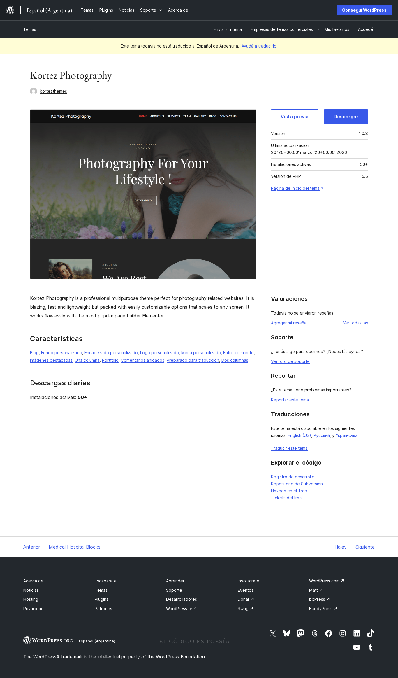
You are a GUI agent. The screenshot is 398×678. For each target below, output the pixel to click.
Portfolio (110, 360)
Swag (245, 608)
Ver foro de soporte (290, 361)
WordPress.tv (181, 608)
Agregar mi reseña (289, 322)
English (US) (299, 435)
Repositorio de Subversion (297, 483)
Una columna (87, 360)
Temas (29, 29)
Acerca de (33, 580)
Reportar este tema (290, 399)
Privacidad (33, 608)
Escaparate (106, 580)
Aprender (175, 580)
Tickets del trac (286, 497)
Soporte (174, 590)
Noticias (31, 590)
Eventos (245, 590)
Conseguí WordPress (364, 10)
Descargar (346, 117)
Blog (34, 352)
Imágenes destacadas (51, 360)
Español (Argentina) (97, 641)
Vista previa (295, 117)
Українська (347, 435)
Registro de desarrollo (292, 476)
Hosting (30, 599)
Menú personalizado (201, 352)
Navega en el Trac (289, 490)
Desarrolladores (181, 599)
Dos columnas (234, 360)
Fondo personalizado (61, 352)
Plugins (101, 599)
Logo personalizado (159, 352)
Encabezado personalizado (111, 352)
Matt (316, 590)
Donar (246, 599)
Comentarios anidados (142, 360)
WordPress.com (326, 580)
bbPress (319, 599)
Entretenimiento (238, 352)
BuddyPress (323, 608)
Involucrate (248, 580)
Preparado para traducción (193, 360)
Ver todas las (355, 322)
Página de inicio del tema (295, 188)
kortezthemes (53, 91)
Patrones (103, 608)
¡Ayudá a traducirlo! (259, 45)
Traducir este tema (289, 448)
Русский (322, 435)
